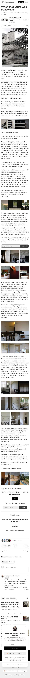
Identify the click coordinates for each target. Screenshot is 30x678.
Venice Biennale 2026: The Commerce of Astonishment (10, 603)
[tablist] (8, 561)
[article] (15, 607)
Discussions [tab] (13, 598)
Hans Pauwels (12, 17)
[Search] (27, 598)
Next (25, 551)
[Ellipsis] (28, 576)
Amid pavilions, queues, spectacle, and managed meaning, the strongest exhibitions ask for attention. (11, 607)
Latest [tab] (7, 598)
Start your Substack (11, 671)
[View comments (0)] (9, 613)
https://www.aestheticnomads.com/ (12, 488)
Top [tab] (3, 598)
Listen (26, 20)
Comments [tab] (5, 561)
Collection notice (15, 667)
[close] (25, 627)
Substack (7, 674)
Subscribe (21, 2)
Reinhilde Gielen (12, 611)
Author (6, 577)
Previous (6, 551)
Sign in (26, 2)
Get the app (22, 671)
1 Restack (19, 540)
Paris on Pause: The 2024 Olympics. (9, 617)
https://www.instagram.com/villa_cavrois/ (16, 587)
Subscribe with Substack (16, 654)
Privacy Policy (17, 660)
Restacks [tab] (11, 561)
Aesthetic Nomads (9, 576)
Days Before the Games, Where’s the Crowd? (11, 621)
